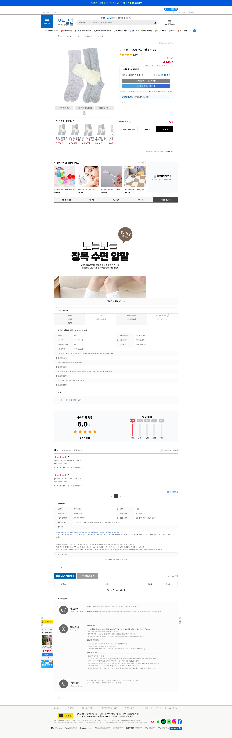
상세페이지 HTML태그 (84, 108)
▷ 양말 (78, 36)
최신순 (56, 450)
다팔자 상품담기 (104, 108)
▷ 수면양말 (99, 36)
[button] (45, 657)
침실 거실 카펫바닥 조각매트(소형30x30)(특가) (137, 190)
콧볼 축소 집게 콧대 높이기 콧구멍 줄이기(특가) (91, 190)
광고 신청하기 (47, 12)
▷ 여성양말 (88, 36)
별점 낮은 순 (78, 450)
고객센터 (190, 12)
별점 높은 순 (66, 450)
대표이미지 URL (64, 108)
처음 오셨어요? (181, 12)
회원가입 (173, 12)
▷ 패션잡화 (68, 36)
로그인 (167, 12)
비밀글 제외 (174, 576)
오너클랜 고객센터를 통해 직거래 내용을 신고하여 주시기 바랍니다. (143, 549)
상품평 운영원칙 (172, 492)
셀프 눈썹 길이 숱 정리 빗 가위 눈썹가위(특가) (113, 190)
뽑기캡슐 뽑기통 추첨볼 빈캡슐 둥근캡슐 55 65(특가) (69, 190)
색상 (124, 102)
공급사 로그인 (56, 12)
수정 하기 (61, 697)
